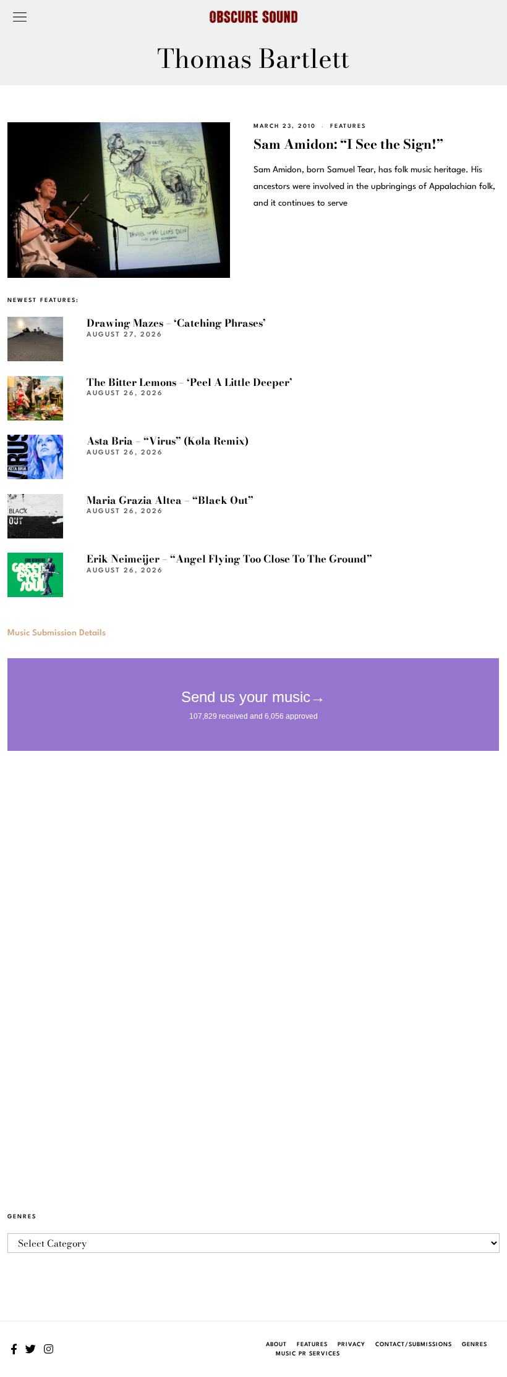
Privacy (351, 1344)
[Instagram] (48, 1349)
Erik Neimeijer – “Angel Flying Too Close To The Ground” (229, 559)
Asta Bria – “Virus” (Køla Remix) (168, 441)
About (276, 1344)
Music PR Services (308, 1354)
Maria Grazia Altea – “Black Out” (170, 500)
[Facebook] (13, 1349)
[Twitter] (30, 1349)
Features (348, 126)
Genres (474, 1344)
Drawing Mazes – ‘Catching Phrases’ (176, 323)
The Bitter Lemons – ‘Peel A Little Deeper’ (189, 382)
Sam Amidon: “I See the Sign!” (348, 144)
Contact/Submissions (413, 1344)
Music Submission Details (56, 633)
